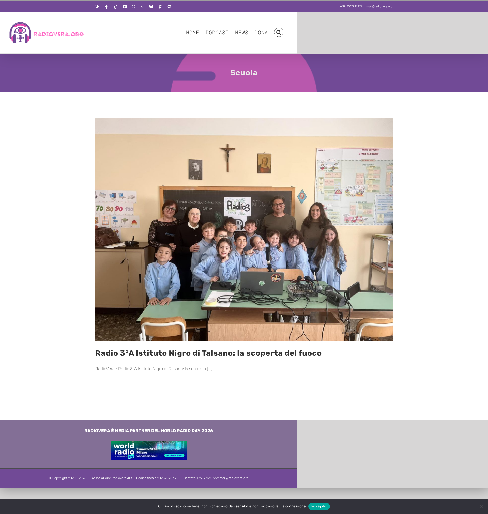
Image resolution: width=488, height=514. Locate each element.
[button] (278, 32)
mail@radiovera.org (379, 6)
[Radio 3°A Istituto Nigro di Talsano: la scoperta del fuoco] (244, 229)
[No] (481, 506)
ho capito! (319, 506)
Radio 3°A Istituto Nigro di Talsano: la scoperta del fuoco (208, 353)
